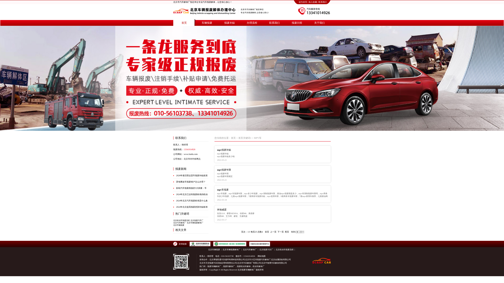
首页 (233, 138)
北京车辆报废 (178, 225)
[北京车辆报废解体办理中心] (204, 16)
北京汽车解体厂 (179, 223)
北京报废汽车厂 (196, 220)
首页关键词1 (244, 138)
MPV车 (257, 138)
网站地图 (262, 256)
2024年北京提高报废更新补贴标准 (192, 207)
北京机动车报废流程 (181, 220)
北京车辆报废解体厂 (195, 223)
